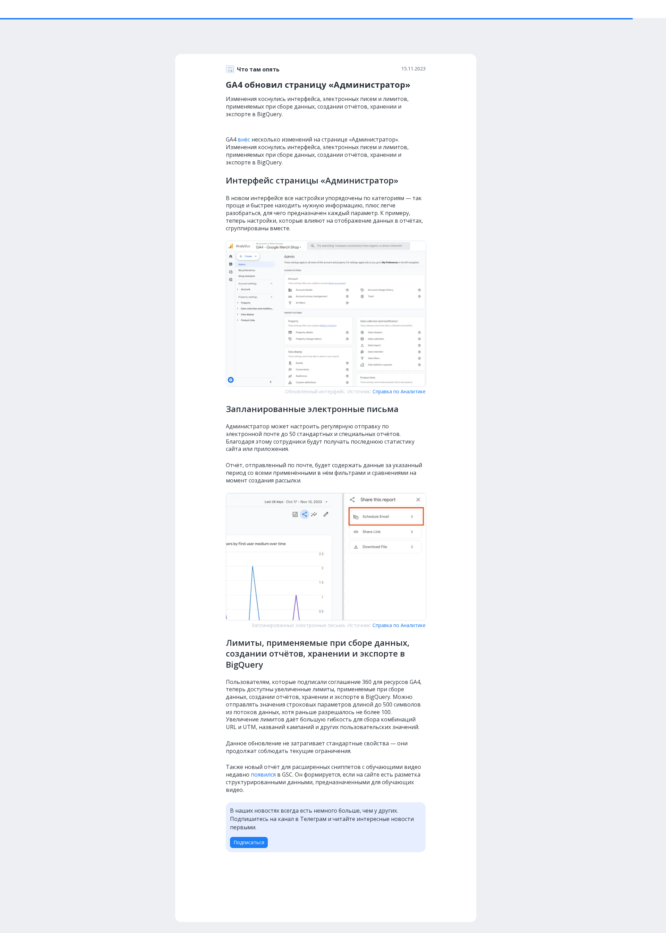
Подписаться (248, 842)
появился (263, 774)
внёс (244, 139)
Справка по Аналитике (399, 391)
